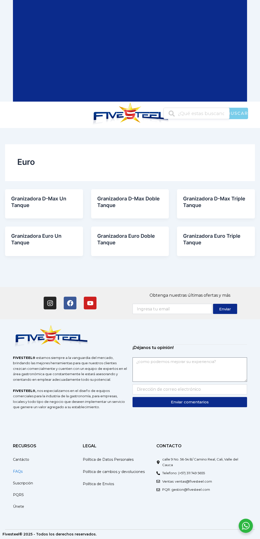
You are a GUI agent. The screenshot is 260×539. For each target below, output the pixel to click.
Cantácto (21, 459)
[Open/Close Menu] (17, 114)
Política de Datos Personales (108, 459)
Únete (18, 506)
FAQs (18, 471)
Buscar (237, 113)
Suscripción (23, 483)
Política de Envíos (98, 484)
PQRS (18, 495)
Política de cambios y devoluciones (114, 471)
